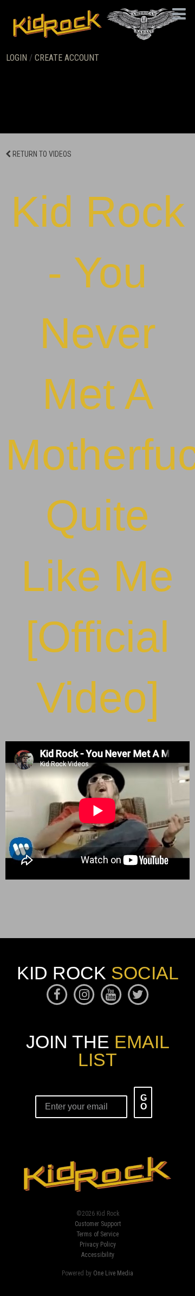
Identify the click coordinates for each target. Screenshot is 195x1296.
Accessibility (97, 1255)
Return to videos (41, 154)
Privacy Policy (98, 1245)
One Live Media (113, 1273)
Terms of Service (97, 1234)
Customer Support (98, 1224)
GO (143, 1102)
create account (67, 58)
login (16, 58)
